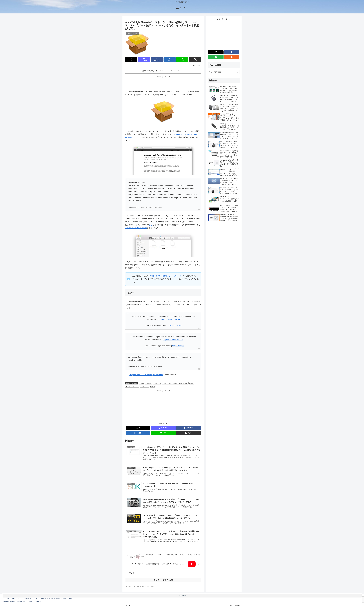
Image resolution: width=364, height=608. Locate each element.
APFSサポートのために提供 (136, 228)
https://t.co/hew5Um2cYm (173, 340)
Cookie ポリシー (41, 601)
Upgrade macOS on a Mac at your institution (146, 375)
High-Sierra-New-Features (170, 383)
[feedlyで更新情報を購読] (216, 57)
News (191, 383)
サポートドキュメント (133, 386)
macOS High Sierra (132, 383)
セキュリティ (145, 386)
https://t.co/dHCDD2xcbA (170, 319)
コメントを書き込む (163, 580)
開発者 (153, 386)
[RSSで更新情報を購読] (231, 57)
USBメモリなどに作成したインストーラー (166, 276)
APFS (142, 383)
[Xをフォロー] (216, 52)
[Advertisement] (163, 82)
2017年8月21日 (176, 325)
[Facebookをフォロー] (231, 52)
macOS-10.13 (183, 383)
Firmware (149, 383)
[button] (195, 59)
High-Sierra (158, 383)
